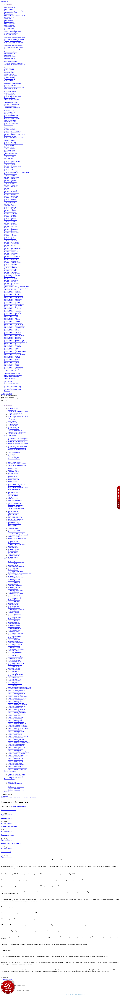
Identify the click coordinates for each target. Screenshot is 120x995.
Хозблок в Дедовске (10, 175)
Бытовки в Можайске (10, 235)
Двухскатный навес (10, 121)
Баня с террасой (9, 25)
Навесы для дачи (9, 110)
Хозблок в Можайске (10, 240)
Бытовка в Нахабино (10, 191)
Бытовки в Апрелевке (10, 272)
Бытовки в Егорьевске (11, 253)
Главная (3, 797)
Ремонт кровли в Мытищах (12, 334)
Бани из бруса (8, 9)
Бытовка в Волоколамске (11, 177)
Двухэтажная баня (9, 28)
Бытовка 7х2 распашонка (11, 843)
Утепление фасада (9, 378)
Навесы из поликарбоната (12, 118)
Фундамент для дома (10, 60)
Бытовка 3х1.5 (6, 818)
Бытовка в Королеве (10, 180)
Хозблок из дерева (9, 148)
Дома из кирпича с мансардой (13, 49)
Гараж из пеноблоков (10, 52)
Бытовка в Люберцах (10, 259)
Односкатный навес (10, 120)
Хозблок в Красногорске (11, 190)
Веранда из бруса (9, 98)
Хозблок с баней (9, 156)
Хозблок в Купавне (10, 215)
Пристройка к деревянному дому (14, 87)
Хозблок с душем (9, 140)
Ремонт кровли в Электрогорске (14, 367)
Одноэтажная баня (9, 26)
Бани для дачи (8, 20)
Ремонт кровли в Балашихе (12, 291)
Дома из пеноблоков (10, 36)
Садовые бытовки (9, 128)
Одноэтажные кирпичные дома (13, 45)
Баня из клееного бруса (11, 12)
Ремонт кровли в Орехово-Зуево (14, 340)
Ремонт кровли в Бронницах (12, 292)
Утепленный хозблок (10, 153)
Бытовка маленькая (8, 810)
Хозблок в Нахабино (10, 178)
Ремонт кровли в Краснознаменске (14, 327)
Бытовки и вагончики (10, 126)
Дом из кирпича (9, 44)
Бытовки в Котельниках (11, 283)
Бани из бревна (8, 14)
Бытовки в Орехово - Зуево (12, 262)
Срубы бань (7, 18)
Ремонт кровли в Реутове (11, 348)
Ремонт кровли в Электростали (13, 369)
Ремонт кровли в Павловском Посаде (15, 342)
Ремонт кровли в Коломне (12, 319)
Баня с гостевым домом (11, 30)
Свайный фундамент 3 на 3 (12, 389)
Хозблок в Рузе (8, 234)
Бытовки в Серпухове (10, 278)
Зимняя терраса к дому (11, 102)
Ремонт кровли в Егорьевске (12, 308)
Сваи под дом (8, 381)
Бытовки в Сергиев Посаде (12, 256)
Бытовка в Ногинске (10, 220)
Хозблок (6, 139)
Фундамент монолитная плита (13, 63)
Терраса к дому (8, 101)
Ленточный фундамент (11, 61)
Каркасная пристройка (11, 85)
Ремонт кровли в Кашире (11, 316)
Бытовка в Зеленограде (11, 185)
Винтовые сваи (8, 380)
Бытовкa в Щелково (10, 239)
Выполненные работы (11, 159)
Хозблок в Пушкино (10, 207)
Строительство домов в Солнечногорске (16, 286)
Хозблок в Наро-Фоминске (12, 209)
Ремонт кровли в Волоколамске (13, 296)
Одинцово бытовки (10, 205)
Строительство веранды (11, 99)
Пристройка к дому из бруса (12, 83)
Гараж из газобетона (10, 58)
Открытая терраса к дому (11, 104)
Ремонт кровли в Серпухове (12, 353)
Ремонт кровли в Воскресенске (13, 297)
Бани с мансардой (9, 23)
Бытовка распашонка (10, 129)
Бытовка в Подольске (10, 216)
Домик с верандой (9, 79)
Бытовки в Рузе (9, 285)
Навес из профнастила (11, 115)
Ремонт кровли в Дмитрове (12, 302)
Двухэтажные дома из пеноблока (14, 39)
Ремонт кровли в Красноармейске (14, 326)
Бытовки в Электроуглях (11, 243)
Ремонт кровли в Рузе (10, 349)
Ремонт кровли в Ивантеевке (13, 313)
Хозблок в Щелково (10, 247)
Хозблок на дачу (9, 145)
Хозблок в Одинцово (10, 186)
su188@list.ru (4, 796)
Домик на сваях (9, 80)
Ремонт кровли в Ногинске (12, 337)
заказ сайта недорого (78, 994)
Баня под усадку (9, 22)
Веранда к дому (9, 90)
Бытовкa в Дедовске (10, 194)
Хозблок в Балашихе (10, 199)
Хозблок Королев (9, 183)
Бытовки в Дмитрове (10, 226)
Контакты (7, 391)
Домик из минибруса (10, 75)
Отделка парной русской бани (13, 31)
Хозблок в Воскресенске (11, 258)
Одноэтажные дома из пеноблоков (14, 37)
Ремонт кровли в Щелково (12, 364)
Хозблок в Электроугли (11, 264)
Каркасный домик (9, 71)
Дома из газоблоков (10, 34)
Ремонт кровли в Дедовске (12, 300)
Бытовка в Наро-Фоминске (12, 248)
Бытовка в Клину (9, 163)
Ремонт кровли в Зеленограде (13, 311)
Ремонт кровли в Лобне (11, 329)
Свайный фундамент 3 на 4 (12, 388)
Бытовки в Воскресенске (11, 242)
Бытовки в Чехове (9, 277)
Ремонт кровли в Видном (12, 294)
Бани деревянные (9, 7)
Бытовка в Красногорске (11, 171)
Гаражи (6, 50)
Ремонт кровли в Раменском (12, 346)
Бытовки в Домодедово (11, 251)
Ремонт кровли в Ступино (12, 356)
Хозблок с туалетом (10, 142)
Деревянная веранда (10, 91)
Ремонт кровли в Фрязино (12, 359)
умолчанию (14, 806)
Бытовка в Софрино (10, 223)
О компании (4, 1)
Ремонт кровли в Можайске (12, 332)
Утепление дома (9, 372)
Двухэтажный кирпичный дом (13, 47)
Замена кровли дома (10, 370)
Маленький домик (9, 74)
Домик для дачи (9, 68)
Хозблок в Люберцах (10, 267)
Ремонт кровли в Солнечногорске (14, 354)
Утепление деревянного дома (13, 375)
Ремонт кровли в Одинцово (12, 338)
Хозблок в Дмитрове (10, 231)
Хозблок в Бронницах (10, 228)
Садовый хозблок (9, 150)
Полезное (7, 384)
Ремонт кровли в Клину (11, 318)
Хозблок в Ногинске (10, 218)
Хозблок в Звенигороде (11, 196)
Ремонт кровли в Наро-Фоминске (14, 335)
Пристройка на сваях (10, 88)
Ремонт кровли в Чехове (11, 362)
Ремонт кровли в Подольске (12, 343)
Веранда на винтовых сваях (12, 96)
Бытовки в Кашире (10, 270)
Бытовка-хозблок (9, 147)
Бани (5, 6)
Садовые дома (8, 66)
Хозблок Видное (9, 237)
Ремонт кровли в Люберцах (12, 330)
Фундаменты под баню (11, 33)
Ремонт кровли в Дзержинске (13, 299)
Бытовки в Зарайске (10, 281)
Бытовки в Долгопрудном (12, 273)
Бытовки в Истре (9, 188)
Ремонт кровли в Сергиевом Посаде (15, 351)
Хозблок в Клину (9, 169)
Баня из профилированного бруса (14, 11)
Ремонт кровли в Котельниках (13, 323)
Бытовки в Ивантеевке (11, 280)
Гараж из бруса (8, 55)
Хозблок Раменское (10, 212)
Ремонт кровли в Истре (11, 315)
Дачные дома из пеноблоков (12, 41)
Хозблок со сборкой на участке (13, 144)
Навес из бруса (8, 113)
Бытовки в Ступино (10, 266)
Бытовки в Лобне (9, 254)
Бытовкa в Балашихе (10, 201)
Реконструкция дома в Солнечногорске (16, 288)
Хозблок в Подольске (10, 224)
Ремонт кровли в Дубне (11, 307)
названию (23, 806)
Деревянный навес (9, 112)
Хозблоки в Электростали (12, 275)
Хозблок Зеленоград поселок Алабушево (16, 172)
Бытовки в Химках (10, 250)
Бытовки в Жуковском (11, 229)
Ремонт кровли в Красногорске (13, 324)
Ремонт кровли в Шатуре (11, 365)
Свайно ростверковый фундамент (14, 64)
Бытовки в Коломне (10, 245)
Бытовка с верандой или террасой (14, 134)
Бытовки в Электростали (11, 232)
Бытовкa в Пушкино (10, 182)
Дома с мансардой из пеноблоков (14, 42)
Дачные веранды (9, 93)
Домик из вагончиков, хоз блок (13, 137)
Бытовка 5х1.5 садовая (9, 826)
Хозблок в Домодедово (11, 261)
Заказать (9, 814)
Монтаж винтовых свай (11, 383)
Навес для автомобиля (11, 123)
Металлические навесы (11, 117)
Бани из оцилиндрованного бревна (14, 15)
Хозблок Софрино (9, 221)
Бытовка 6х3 (6, 852)
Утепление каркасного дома (12, 373)
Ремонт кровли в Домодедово (13, 305)
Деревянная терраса (10, 106)
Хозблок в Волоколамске (11, 193)
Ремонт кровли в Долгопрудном (14, 304)
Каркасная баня (9, 17)
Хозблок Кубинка (9, 164)
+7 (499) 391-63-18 (6, 394)
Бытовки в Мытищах (10, 269)
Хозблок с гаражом (10, 155)
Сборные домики (9, 77)
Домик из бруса (9, 69)
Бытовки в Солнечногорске (12, 166)
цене (19, 806)
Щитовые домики (9, 72)
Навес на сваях (8, 125)
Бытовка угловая (7, 835)
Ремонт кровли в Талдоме (12, 357)
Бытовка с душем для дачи (12, 132)
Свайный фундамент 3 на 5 (12, 386)
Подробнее (4, 814)
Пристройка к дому (10, 82)
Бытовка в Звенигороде (11, 174)
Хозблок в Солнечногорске (12, 161)
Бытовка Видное (9, 204)
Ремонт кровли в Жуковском (12, 310)
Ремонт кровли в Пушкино (12, 345)
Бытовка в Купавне (10, 210)
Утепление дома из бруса (11, 376)
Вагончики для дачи (10, 136)
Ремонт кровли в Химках (11, 361)
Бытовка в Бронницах (10, 213)
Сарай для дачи (8, 158)
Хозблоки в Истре (9, 202)
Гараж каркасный (9, 53)
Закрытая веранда (9, 94)
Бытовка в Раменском (10, 197)
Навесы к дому (8, 109)
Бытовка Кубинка (9, 167)
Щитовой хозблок (9, 152)
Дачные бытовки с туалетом (12, 131)
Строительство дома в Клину (13, 289)
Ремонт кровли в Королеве (12, 321)
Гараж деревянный (10, 56)
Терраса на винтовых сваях (12, 107)
